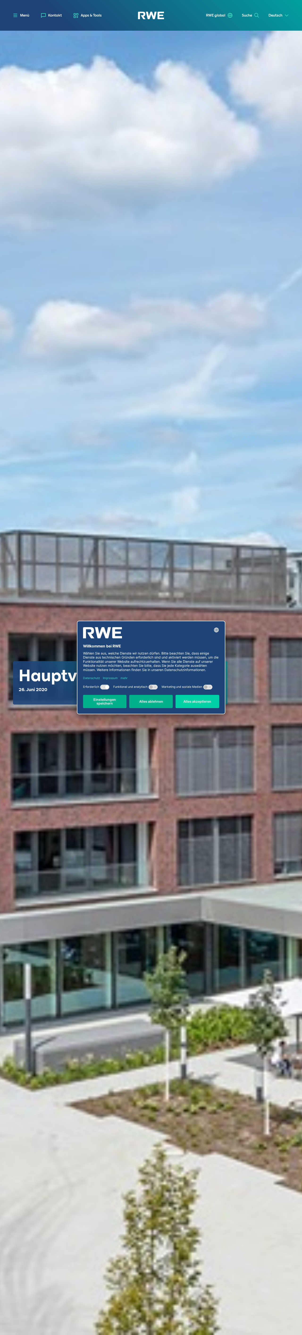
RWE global (215, 15)
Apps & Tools (91, 15)
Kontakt (55, 15)
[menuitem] (51, 15)
